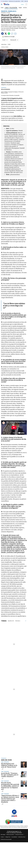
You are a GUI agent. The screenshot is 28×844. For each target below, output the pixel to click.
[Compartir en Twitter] (5, 33)
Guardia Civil (11, 620)
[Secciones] (1, 4)
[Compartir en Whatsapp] (9, 33)
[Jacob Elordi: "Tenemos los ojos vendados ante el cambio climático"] (24, 774)
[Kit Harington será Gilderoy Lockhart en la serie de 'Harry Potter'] (24, 765)
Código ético (7, 836)
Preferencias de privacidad (6, 839)
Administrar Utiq (21, 836)
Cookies (2, 836)
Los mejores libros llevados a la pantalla (10, 95)
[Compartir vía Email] (15, 33)
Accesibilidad (14, 836)
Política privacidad (10, 834)
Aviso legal (3, 834)
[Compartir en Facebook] (2, 33)
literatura (17, 620)
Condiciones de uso (19, 834)
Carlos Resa (3, 44)
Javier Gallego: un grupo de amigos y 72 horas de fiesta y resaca (12, 92)
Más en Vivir (6, 760)
